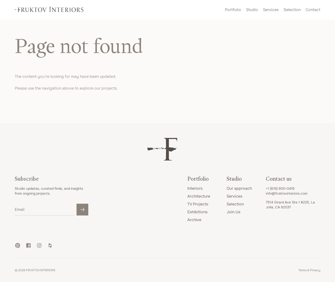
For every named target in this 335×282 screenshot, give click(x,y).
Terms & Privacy (309, 270)
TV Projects (197, 204)
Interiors (195, 188)
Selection (292, 9)
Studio (252, 9)
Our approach (239, 188)
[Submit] (82, 209)
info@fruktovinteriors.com (286, 193)
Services (271, 9)
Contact (313, 9)
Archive (194, 219)
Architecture (198, 196)
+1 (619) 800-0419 (280, 188)
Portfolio (233, 9)
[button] (18, 245)
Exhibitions (197, 212)
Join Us (233, 212)
